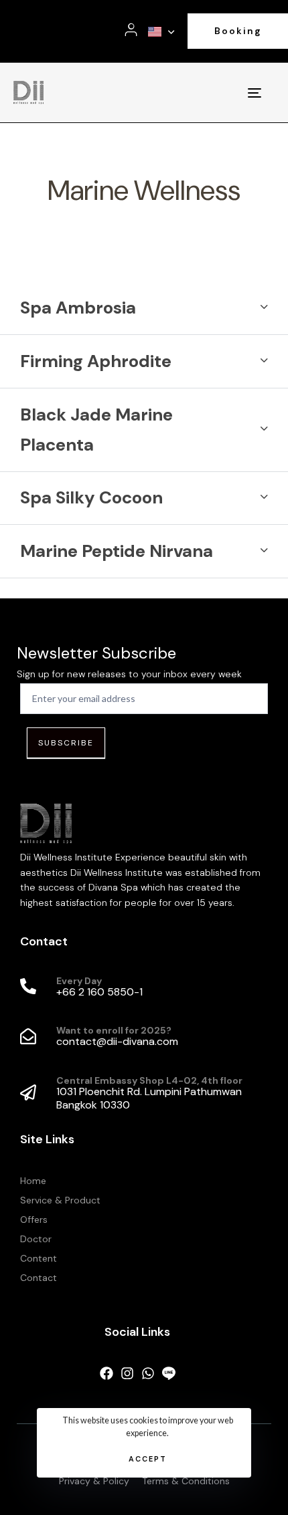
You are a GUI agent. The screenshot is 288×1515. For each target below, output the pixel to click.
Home (33, 1181)
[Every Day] (144, 987)
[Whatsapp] (148, 1373)
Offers (34, 1219)
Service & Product (60, 1200)
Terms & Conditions (186, 1481)
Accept (148, 1459)
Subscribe (66, 742)
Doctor (36, 1239)
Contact (38, 1278)
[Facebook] (106, 1373)
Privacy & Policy (94, 1481)
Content (38, 1258)
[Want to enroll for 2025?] (144, 1037)
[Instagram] (127, 1373)
